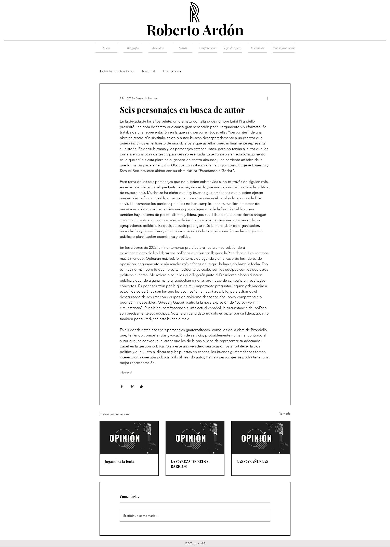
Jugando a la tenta (119, 461)
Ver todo (285, 413)
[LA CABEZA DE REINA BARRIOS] (195, 437)
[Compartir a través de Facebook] (122, 386)
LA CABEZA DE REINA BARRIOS (189, 464)
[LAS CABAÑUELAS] (261, 437)
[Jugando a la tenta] (129, 437)
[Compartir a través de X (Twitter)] (132, 386)
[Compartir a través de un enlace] (142, 386)
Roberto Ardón (195, 29)
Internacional (172, 71)
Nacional (148, 71)
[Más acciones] (267, 98)
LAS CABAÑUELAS (252, 461)
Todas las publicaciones (117, 71)
